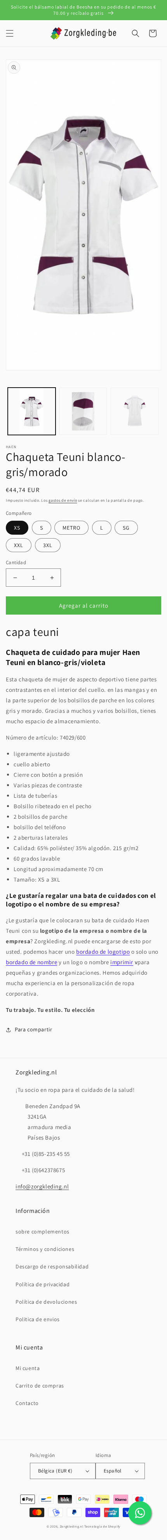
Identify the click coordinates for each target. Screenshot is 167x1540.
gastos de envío (63, 500)
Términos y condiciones (45, 1249)
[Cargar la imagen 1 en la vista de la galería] (32, 411)
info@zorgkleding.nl (42, 1186)
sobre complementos (43, 1231)
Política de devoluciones (46, 1301)
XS (17, 527)
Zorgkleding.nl (72, 1526)
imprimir (121, 962)
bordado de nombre (31, 962)
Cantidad (16, 562)
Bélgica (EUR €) (55, 1470)
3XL (47, 545)
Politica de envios (38, 1319)
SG (126, 527)
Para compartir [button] (33, 1029)
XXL (18, 545)
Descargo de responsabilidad (52, 1266)
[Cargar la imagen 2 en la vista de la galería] (83, 411)
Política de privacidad (43, 1284)
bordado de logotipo (103, 951)
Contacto (27, 1403)
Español (113, 1470)
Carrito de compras (40, 1385)
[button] (9, 33)
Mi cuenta (28, 1368)
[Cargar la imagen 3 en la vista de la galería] (134, 411)
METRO (71, 527)
